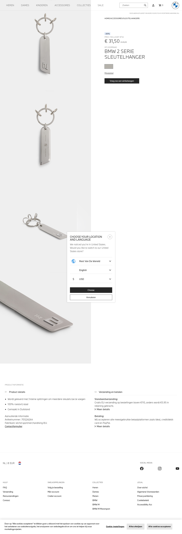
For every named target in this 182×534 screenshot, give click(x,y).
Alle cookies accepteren (159, 526)
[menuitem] (10, 5)
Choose (91, 290)
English (83, 270)
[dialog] (91, 267)
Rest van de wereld (89, 261)
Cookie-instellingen (115, 526)
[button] (153, 5)
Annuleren (91, 297)
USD (78, 279)
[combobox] (133, 5)
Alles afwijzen (135, 526)
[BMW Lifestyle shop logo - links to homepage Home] (175, 5)
